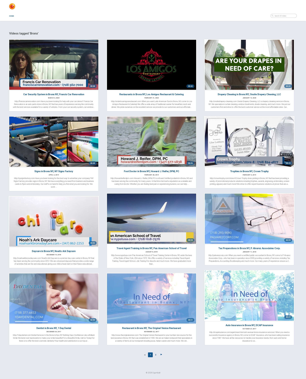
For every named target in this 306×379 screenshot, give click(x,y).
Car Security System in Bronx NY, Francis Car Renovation (53, 94)
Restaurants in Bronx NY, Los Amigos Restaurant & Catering (151, 94)
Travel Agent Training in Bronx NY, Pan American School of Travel (152, 248)
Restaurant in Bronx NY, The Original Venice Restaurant (151, 328)
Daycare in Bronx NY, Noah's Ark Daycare (54, 251)
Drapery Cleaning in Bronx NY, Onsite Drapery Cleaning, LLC (249, 94)
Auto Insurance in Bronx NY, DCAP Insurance (249, 325)
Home (11, 16)
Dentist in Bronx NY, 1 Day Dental (53, 328)
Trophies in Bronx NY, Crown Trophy (249, 171)
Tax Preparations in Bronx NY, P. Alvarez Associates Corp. (249, 248)
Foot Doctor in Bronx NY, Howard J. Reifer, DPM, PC (151, 171)
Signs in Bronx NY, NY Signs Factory (53, 171)
